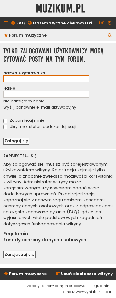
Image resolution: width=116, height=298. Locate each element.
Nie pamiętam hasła (24, 101)
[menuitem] (18, 23)
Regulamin (15, 234)
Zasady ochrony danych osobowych (44, 240)
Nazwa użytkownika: (25, 73)
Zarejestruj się (19, 254)
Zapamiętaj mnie (26, 120)
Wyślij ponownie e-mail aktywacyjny (39, 107)
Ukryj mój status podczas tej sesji (42, 126)
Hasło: (10, 88)
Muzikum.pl (60, 8)
